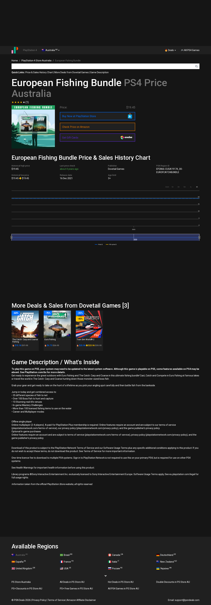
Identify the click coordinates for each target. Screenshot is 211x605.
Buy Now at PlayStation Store (79, 116)
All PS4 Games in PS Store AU (123, 588)
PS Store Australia (21, 582)
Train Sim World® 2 (85, 339)
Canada (117, 554)
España (21, 561)
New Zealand (168, 561)
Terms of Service (56, 600)
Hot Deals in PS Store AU (121, 582)
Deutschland (168, 554)
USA (67, 568)
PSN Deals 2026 (22, 600)
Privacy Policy (39, 600)
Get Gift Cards (70, 137)
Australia (51, 50)
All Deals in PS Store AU (72, 582)
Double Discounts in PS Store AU (173, 582)
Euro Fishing (50, 339)
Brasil (68, 554)
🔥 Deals (169, 50)
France (68, 561)
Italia (115, 561)
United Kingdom (25, 568)
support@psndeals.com (187, 600)
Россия (117, 568)
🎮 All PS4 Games (190, 50)
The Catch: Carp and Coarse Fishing (25, 340)
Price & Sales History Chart (39, 72)
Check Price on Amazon (76, 126)
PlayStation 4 (30, 50)
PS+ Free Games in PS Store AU (76, 588)
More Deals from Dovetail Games (71, 72)
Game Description (99, 72)
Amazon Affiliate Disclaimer (81, 600)
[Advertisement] (105, 23)
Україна (165, 568)
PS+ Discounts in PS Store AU (27, 588)
